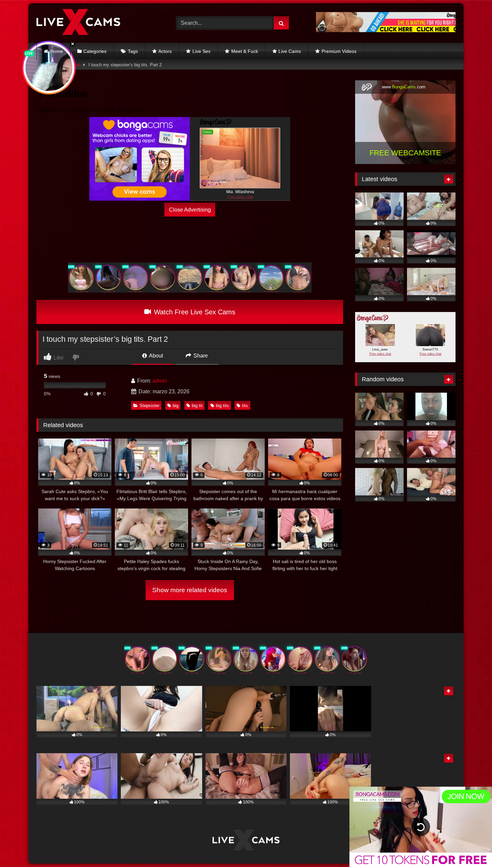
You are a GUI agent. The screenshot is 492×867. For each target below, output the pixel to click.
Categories (94, 51)
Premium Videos (339, 51)
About (155, 356)
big (175, 405)
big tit (197, 405)
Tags (133, 51)
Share (200, 356)
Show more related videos (189, 590)
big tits (222, 405)
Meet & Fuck (244, 51)
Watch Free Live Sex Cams (193, 312)
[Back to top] (471, 847)
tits (245, 405)
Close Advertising (190, 210)
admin (159, 381)
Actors (165, 51)
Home (56, 51)
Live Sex (201, 51)
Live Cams (289, 51)
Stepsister (149, 405)
